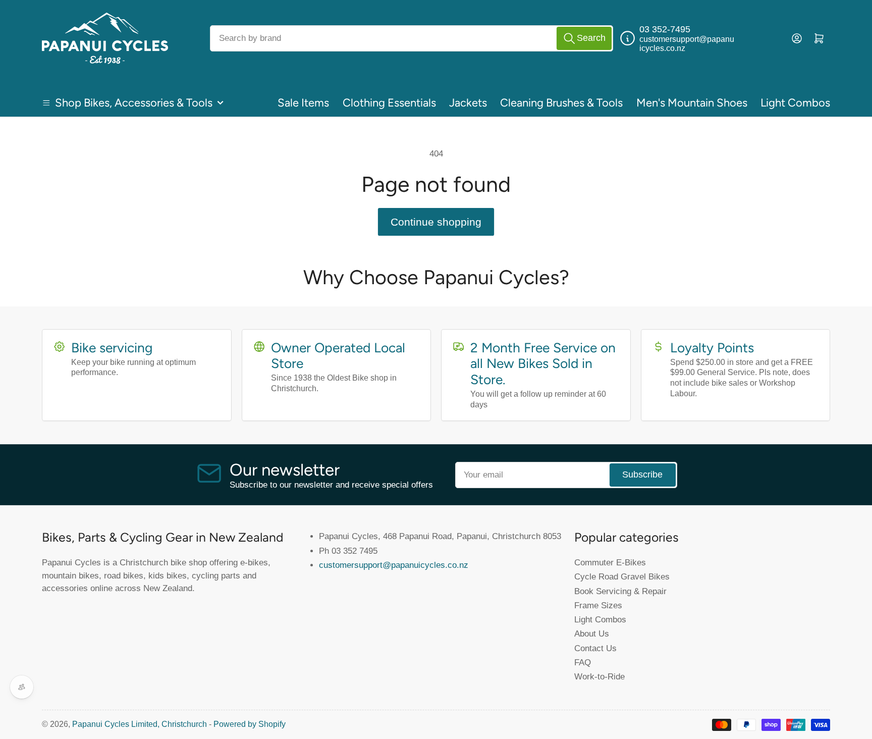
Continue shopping (436, 222)
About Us (591, 633)
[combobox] (411, 38)
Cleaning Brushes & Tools (561, 103)
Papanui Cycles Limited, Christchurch (139, 724)
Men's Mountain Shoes (691, 103)
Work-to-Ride (599, 676)
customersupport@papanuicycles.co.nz (393, 564)
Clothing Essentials (389, 103)
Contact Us (595, 648)
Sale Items (303, 103)
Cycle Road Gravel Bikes (622, 576)
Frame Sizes (598, 605)
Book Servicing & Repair (620, 591)
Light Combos (795, 103)
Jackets (468, 103)
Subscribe (642, 474)
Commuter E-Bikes (610, 562)
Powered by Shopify (249, 724)
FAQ (582, 662)
